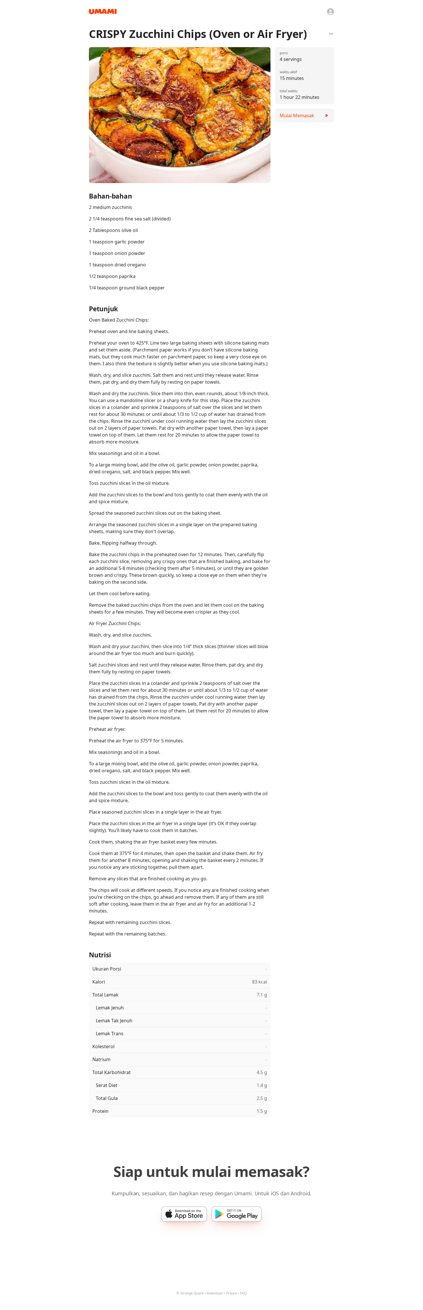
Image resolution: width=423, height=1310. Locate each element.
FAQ (243, 1293)
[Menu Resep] (331, 34)
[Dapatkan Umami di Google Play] (237, 1214)
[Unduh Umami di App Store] (184, 1214)
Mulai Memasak (297, 115)
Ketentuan (215, 1293)
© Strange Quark (189, 1293)
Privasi (231, 1293)
